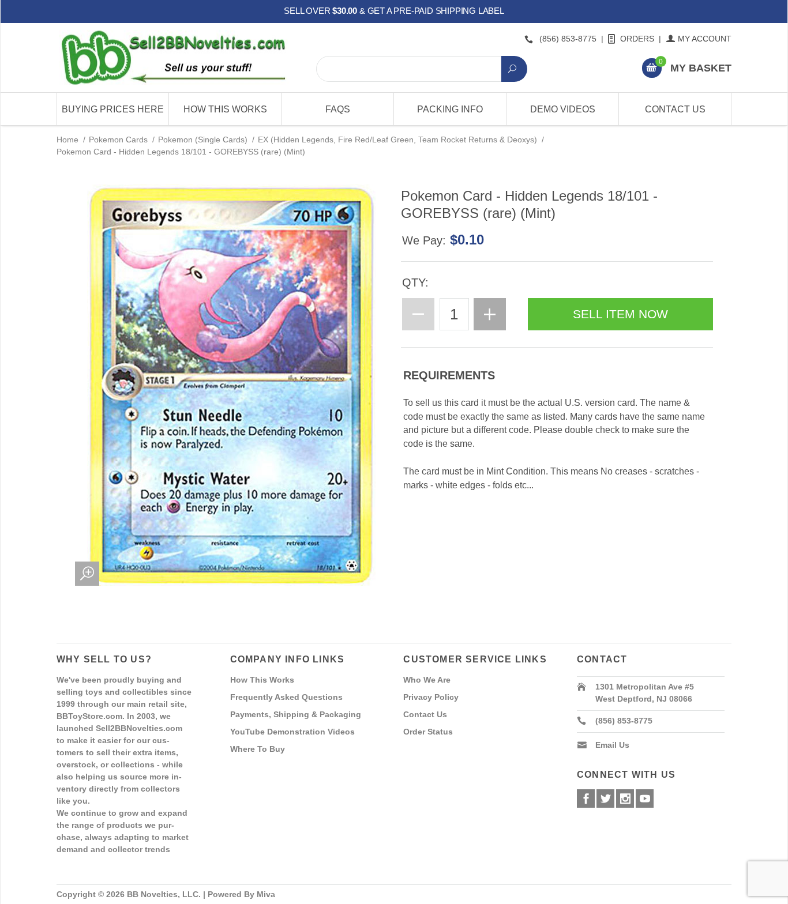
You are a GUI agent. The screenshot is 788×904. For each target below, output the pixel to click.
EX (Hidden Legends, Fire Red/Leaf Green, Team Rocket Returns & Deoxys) (397, 139)
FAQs (337, 109)
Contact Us (675, 109)
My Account (704, 38)
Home (67, 139)
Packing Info (450, 109)
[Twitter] (605, 798)
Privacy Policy (431, 697)
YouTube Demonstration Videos (292, 731)
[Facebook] (586, 798)
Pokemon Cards (118, 139)
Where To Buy (257, 749)
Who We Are (427, 679)
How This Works (225, 109)
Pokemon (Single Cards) (202, 139)
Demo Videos (562, 109)
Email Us (612, 744)
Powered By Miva (241, 894)
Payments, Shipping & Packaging (295, 714)
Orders (637, 38)
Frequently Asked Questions (286, 697)
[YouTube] (645, 798)
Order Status (428, 731)
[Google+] (625, 798)
